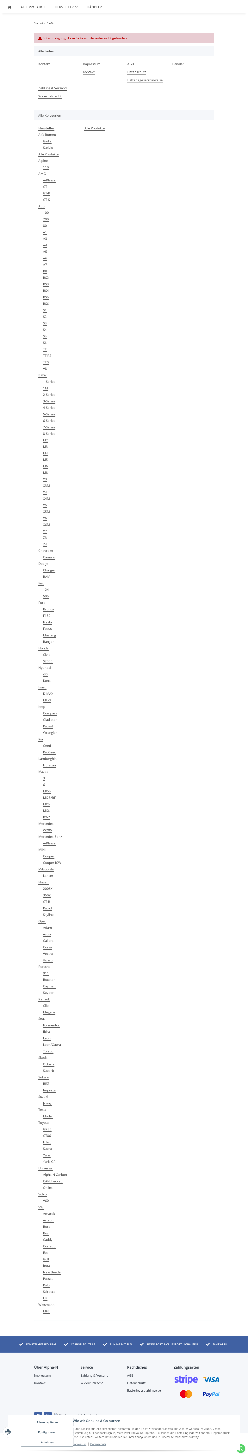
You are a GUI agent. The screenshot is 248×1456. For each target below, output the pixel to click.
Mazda (43, 771)
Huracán (49, 765)
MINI (42, 849)
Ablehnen (47, 1442)
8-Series (49, 433)
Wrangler (50, 732)
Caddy (48, 1239)
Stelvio (48, 147)
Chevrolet (45, 550)
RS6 (46, 303)
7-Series (49, 427)
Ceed (47, 745)
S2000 (48, 661)
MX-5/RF (49, 797)
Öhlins (48, 1187)
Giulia (47, 141)
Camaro (49, 557)
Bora (46, 1226)
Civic (46, 654)
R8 (45, 271)
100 (46, 212)
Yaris (46, 1155)
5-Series (49, 414)
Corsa (47, 947)
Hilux (47, 1142)
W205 (47, 830)
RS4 (46, 290)
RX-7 (46, 817)
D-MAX (48, 693)
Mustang (49, 635)
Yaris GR (49, 1161)
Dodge (43, 563)
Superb (48, 1070)
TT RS (47, 355)
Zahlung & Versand (52, 88)
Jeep (41, 706)
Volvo (42, 1194)
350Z (47, 895)
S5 (45, 336)
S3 (45, 323)
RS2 (46, 277)
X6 (45, 518)
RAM (46, 576)
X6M (46, 524)
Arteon (48, 1220)
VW (40, 1207)
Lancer (48, 875)
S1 (45, 310)
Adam (47, 927)
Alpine (43, 160)
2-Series (49, 394)
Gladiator (50, 719)
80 (45, 225)
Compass (50, 713)
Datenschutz (98, 1444)
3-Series (49, 401)
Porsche (44, 966)
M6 (45, 466)
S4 (45, 329)
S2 (45, 316)
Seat (41, 1018)
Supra (47, 1148)
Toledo (48, 1051)
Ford (41, 602)
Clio (46, 1005)
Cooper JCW (52, 862)
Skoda (42, 1057)
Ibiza (46, 1031)
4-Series (49, 407)
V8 (45, 368)
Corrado (49, 1246)
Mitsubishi (46, 869)
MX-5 (47, 791)
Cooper (48, 856)
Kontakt (44, 64)
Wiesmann (46, 1304)
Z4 (45, 544)
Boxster (49, 979)
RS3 (46, 284)
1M (45, 388)
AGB (130, 64)
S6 (45, 342)
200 (46, 219)
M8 (45, 472)
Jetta (46, 1265)
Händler (94, 7)
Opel (42, 921)
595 (46, 596)
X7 (45, 531)
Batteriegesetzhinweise (145, 80)
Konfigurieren (47, 1432)
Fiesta (47, 622)
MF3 (46, 1311)
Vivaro (48, 960)
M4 (45, 453)
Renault (44, 999)
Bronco (48, 609)
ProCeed (49, 752)
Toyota (43, 1122)
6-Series (49, 420)
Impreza (49, 1090)
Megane (49, 1012)
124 (46, 589)
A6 (45, 258)
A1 (45, 232)
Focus (47, 628)
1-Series (49, 381)
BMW (42, 375)
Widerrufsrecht (49, 96)
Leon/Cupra (52, 1044)
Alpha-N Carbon (55, 1174)
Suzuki (43, 1096)
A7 (45, 264)
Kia (40, 739)
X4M (46, 498)
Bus (46, 1233)
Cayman (49, 986)
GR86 (47, 1129)
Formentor (51, 1025)
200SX (48, 888)
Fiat (41, 583)
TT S (46, 362)
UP (45, 1298)
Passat (48, 1278)
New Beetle (52, 1272)
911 (46, 973)
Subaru (43, 1077)
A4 (45, 245)
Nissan (43, 882)
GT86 (47, 1135)
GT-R (46, 193)
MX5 (46, 804)
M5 (45, 459)
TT (44, 349)
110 (46, 167)
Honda (43, 648)
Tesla (42, 1109)
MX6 (46, 810)
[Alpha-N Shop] (9, 7)
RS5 (46, 297)
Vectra (48, 953)
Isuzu (42, 687)
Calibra (48, 940)
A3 (45, 238)
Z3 (45, 537)
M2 (45, 440)
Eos (45, 1252)
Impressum (79, 1444)
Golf (46, 1259)
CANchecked (52, 1181)
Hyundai (44, 667)
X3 (45, 479)
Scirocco (49, 1291)
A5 (45, 251)
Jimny (47, 1103)
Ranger (48, 641)
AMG (42, 173)
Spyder (48, 992)
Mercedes (45, 823)
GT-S (46, 199)
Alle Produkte (48, 154)
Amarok (49, 1213)
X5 (45, 505)
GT (45, 186)
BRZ (46, 1083)
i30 (45, 674)
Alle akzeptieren (47, 1422)
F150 (47, 615)
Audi (41, 206)
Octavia (48, 1064)
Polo (46, 1285)
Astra (47, 934)
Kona (47, 680)
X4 (45, 492)
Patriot (48, 726)
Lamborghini (47, 758)
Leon (47, 1038)
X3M (46, 485)
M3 (45, 446)
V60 (46, 1200)
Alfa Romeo (47, 134)
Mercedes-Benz (50, 836)
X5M (46, 511)
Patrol (47, 908)
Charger (49, 570)
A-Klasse (49, 180)
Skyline (48, 914)
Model (48, 1116)
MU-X (47, 700)
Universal (45, 1168)
